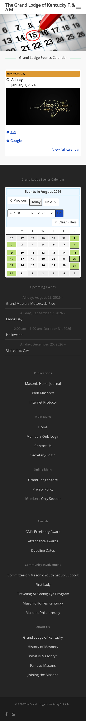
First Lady (43, 584)
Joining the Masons (43, 675)
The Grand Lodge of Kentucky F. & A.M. (40, 7)
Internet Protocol (43, 402)
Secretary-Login (43, 455)
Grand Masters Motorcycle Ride (30, 303)
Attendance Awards (43, 541)
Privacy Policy (43, 489)
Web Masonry (43, 393)
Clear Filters (67, 222)
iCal (13, 132)
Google (16, 140)
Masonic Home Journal (43, 383)
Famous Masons (43, 665)
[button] (78, 7)
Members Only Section (43, 498)
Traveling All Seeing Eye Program (43, 594)
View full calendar (66, 149)
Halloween (14, 334)
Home (43, 427)
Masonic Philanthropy (43, 612)
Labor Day (14, 319)
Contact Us (43, 446)
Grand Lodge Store (43, 480)
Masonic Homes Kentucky (43, 603)
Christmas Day (17, 350)
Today (36, 202)
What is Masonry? (43, 656)
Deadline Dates (43, 550)
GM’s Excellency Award (42, 531)
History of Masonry (43, 646)
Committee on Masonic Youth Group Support (43, 575)
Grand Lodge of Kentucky (43, 637)
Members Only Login (43, 436)
